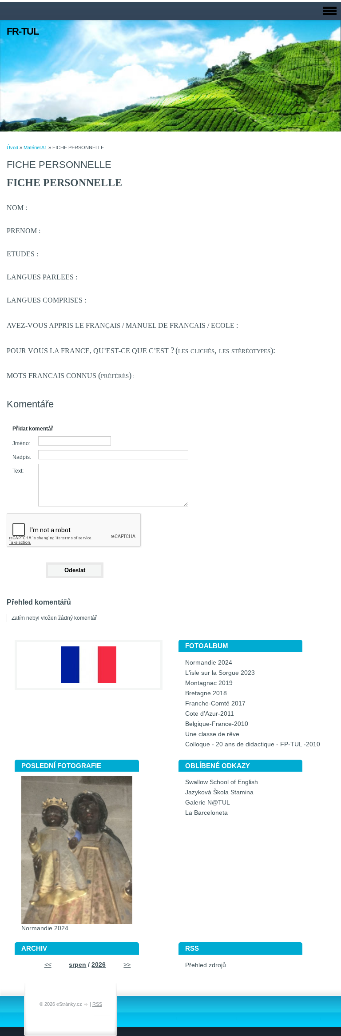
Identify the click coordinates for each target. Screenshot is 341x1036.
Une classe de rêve (212, 734)
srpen (77, 964)
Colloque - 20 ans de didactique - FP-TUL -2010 (252, 744)
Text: (18, 471)
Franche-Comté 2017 (215, 703)
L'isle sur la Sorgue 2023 (220, 672)
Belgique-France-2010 (216, 724)
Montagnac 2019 (209, 683)
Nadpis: (21, 457)
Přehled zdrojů (205, 965)
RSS (97, 1004)
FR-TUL (23, 31)
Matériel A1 (36, 147)
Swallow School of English (221, 782)
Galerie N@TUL (207, 802)
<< (48, 964)
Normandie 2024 (208, 662)
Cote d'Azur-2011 (209, 713)
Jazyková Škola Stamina (219, 792)
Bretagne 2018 (206, 693)
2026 (98, 964)
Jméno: (21, 443)
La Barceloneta (206, 812)
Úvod (12, 147)
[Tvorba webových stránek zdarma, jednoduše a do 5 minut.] (86, 1005)
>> (127, 964)
